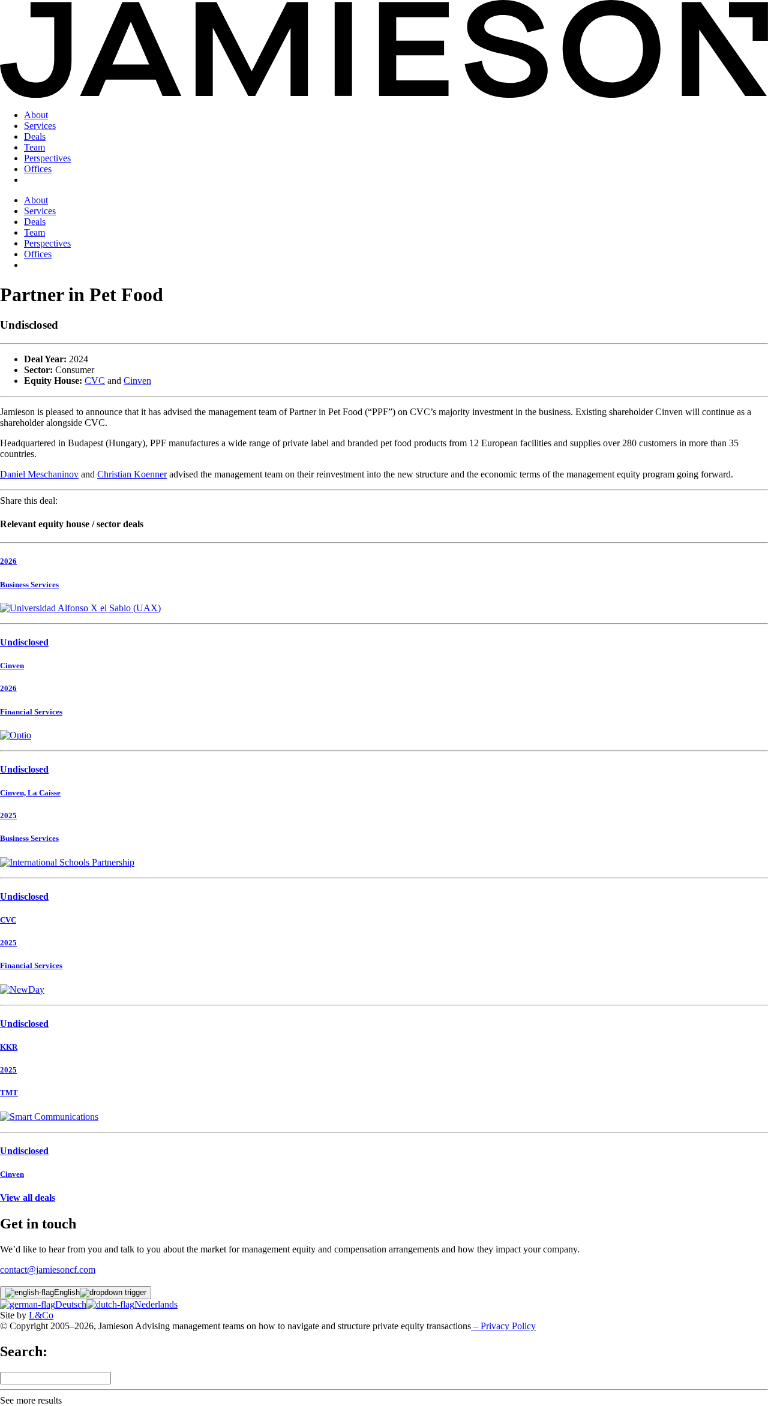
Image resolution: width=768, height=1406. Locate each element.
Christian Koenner (132, 474)
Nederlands (156, 1304)
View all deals (27, 1197)
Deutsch (70, 1304)
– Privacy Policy (503, 1326)
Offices (38, 169)
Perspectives (47, 158)
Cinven (137, 380)
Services (40, 126)
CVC (95, 380)
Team (34, 147)
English (67, 1292)
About (36, 115)
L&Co (41, 1315)
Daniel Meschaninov (39, 474)
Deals (35, 136)
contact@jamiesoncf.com (47, 1269)
